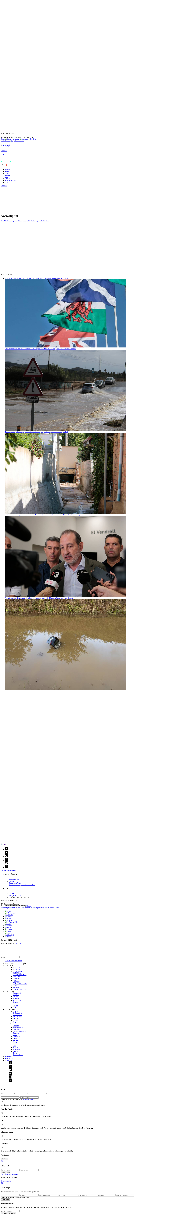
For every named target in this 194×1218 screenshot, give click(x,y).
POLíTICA (16, 967)
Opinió (7, 173)
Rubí (14, 1046)
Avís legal (12, 893)
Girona (15, 1035)
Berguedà (14, 221)
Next (6, 177)
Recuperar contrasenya (8, 1213)
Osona (15, 1042)
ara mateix (4, 186)
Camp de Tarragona (19, 1031)
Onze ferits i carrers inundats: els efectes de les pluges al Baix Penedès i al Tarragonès (32, 349)
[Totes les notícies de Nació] (5, 146)
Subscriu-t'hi (9, 1058)
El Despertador (18, 1013)
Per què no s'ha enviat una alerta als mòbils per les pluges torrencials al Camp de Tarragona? (34, 598)
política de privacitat (28, 1099)
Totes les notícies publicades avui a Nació (22, 885)
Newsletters (16, 139)
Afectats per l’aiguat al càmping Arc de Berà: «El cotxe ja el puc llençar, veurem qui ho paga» (35, 432)
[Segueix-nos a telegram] (6, 860)
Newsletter (8, 1060)
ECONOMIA (17, 971)
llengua (15, 1002)
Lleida (15, 1038)
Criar (6, 182)
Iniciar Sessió (9, 1057)
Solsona (15, 1051)
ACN (66, 432)
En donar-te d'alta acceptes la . (19, 1099)
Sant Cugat (16, 1049)
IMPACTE (16, 978)
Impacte (7, 175)
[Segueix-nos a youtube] (6, 864)
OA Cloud (18, 943)
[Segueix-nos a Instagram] (6, 856)
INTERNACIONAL (19, 975)
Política (7, 169)
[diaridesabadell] (16, 908)
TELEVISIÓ (17, 987)
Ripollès (15, 1044)
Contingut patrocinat (37, 221)
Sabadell (15, 1047)
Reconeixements (14, 879)
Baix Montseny (6, 221)
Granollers (16, 1036)
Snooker (15, 1006)
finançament (17, 993)
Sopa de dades (17, 1016)
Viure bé (7, 179)
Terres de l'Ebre (18, 1055)
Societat (7, 171)
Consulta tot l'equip (15, 883)
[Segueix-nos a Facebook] (6, 849)
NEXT (15, 980)
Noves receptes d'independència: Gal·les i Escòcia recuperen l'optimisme (28, 278)
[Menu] (4, 166)
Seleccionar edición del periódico (11, 137)
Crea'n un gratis (6, 1181)
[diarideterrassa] (27, 908)
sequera (15, 996)
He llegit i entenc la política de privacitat (16, 1197)
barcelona (16, 995)
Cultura (46, 221)
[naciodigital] (5, 908)
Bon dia (15, 1011)
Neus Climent (68, 598)
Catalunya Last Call (24, 221)
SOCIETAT (17, 969)
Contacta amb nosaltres (8, 871)
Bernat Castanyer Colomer (60, 278)
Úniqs (15, 1007)
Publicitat (12, 881)
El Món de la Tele (10, 180)
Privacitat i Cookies (15, 895)
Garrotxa (16, 1033)
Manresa (15, 1040)
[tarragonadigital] (39, 908)
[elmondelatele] (50, 908)
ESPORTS (16, 976)
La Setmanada (17, 1015)
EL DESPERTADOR (20, 984)
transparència (17, 1000)
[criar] (58, 908)
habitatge (16, 998)
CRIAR (15, 986)
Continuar (4, 1159)
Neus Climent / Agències (68, 349)
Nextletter (16, 1020)
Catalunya (16, 1026)
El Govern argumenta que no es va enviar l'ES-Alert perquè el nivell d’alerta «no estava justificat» (36, 515)
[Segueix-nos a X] (6, 853)
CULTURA (17, 973)
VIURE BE (17, 982)
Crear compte (5, 1199)
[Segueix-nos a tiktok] (6, 867)
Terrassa (15, 1053)
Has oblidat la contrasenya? (9, 1174)
